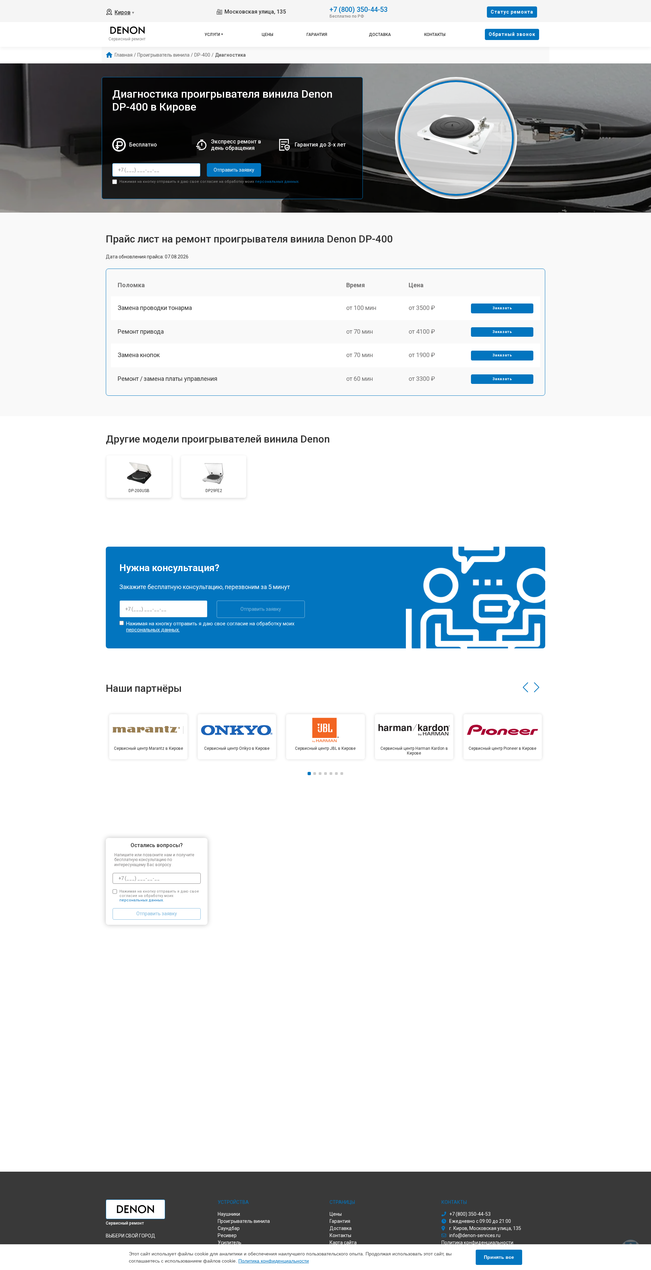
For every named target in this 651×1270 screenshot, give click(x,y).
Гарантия (317, 34)
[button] (525, 687)
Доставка (380, 34)
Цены (267, 34)
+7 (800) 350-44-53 (359, 9)
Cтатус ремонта (512, 12)
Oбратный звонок (512, 34)
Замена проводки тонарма (155, 307)
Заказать (502, 308)
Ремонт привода (141, 331)
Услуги (212, 34)
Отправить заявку (234, 170)
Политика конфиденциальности (273, 1261)
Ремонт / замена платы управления (167, 378)
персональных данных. (277, 181)
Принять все (499, 1257)
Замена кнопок (139, 354)
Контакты (435, 34)
